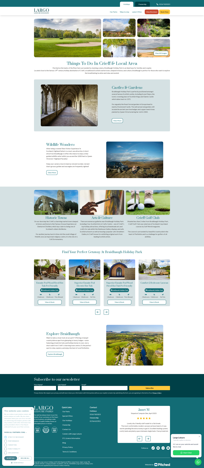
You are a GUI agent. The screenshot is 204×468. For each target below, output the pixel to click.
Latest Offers (137, 12)
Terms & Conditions (69, 452)
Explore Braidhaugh (55, 354)
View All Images (161, 53)
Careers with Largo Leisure (72, 434)
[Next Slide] (106, 312)
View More (117, 121)
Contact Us (66, 429)
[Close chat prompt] (199, 436)
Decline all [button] (25, 458)
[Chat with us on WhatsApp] (198, 462)
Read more (7, 429)
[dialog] (18, 436)
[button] (18, 432)
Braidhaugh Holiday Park (50, 290)
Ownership (142, 4)
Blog (64, 443)
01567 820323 (95, 414)
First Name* (38, 385)
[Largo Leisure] (41, 11)
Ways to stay (124, 12)
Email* (84, 385)
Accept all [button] (11, 458)
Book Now (165, 12)
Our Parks (113, 12)
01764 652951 (95, 421)
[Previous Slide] (97, 312)
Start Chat (187, 453)
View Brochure (151, 12)
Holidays (126, 4)
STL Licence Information (71, 438)
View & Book (50, 302)
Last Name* (62, 385)
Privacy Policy (157, 393)
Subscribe (150, 388)
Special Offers (67, 416)
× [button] (31, 409)
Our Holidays (67, 420)
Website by (149, 465)
